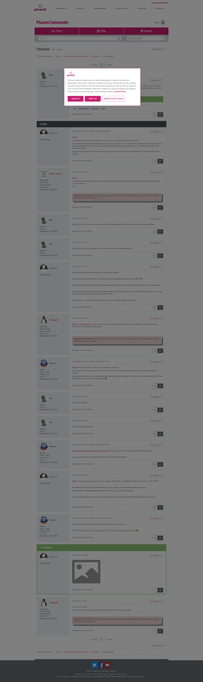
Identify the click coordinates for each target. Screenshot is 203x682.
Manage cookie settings (114, 99)
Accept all (76, 99)
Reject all (93, 99)
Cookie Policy (119, 92)
